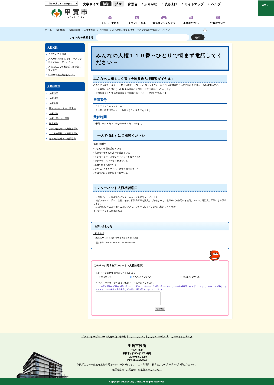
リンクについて (137, 336)
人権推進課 (89, 30)
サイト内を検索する (81, 37)
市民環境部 (74, 30)
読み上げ (171, 4)
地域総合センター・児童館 (62, 108)
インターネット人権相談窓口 (107, 210)
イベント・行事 (137, 23)
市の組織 (60, 30)
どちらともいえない (143, 276)
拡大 (118, 4)
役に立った (106, 276)
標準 (106, 4)
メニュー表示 (266, 8)
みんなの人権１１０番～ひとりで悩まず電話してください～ (65, 60)
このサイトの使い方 (158, 336)
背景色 (132, 4)
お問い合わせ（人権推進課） (63, 128)
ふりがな (150, 4)
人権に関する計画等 (59, 118)
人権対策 (53, 113)
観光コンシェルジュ (164, 23)
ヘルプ (216, 4)
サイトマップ (194, 4)
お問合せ (131, 369)
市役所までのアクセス (150, 369)
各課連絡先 (118, 369)
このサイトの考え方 (181, 336)
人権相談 (103, 30)
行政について (217, 23)
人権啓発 (53, 93)
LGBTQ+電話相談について (61, 74)
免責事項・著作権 (116, 336)
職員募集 (53, 123)
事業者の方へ (191, 23)
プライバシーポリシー (93, 336)
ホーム (48, 30)
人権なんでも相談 (57, 54)
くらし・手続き (110, 23)
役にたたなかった (191, 276)
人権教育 (53, 103)
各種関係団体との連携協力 (62, 138)
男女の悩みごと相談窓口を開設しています (65, 68)
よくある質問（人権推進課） (63, 133)
